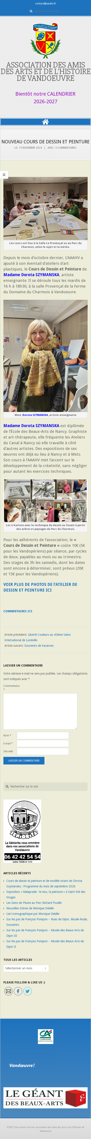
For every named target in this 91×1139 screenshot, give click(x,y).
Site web (8, 751)
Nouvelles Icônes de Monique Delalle (30, 908)
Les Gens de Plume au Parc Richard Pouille (34, 902)
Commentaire (9, 687)
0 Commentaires (65, 147)
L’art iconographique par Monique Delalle (32, 913)
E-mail (8, 743)
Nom (7, 735)
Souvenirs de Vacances (39, 645)
